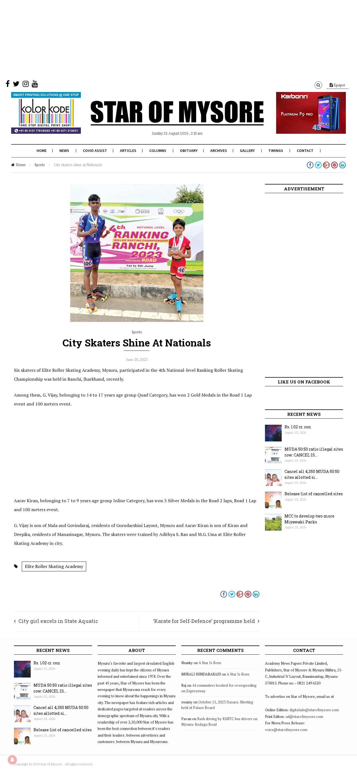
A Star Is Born (210, 662)
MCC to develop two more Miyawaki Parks (309, 519)
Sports (40, 164)
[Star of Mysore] (164, 120)
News (64, 150)
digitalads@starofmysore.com (314, 709)
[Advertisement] (167, 39)
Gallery (247, 150)
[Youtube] (35, 85)
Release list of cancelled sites (313, 493)
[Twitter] (16, 85)
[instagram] (26, 85)
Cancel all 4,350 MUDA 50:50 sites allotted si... (311, 474)
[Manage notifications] (12, 759)
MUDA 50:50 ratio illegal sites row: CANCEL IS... (313, 452)
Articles (128, 150)
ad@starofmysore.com (304, 716)
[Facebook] (8, 85)
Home (42, 150)
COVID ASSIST (95, 150)
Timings (275, 150)
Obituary (188, 150)
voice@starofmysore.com (286, 729)
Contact (305, 150)
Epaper (339, 85)
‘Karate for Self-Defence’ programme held (204, 621)
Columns (157, 150)
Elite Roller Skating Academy (54, 566)
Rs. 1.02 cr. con (297, 426)
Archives (218, 150)
